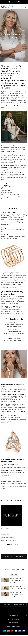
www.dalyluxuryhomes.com (9, 540)
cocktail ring (21, 407)
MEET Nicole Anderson (17, 588)
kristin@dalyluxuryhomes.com (10, 529)
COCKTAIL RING (6, 481)
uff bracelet (13, 404)
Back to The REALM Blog (15, 556)
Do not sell (18, 626)
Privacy (9, 626)
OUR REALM (14, 608)
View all (14, 574)
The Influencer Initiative (13, 272)
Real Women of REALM (15, 578)
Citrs (7, 238)
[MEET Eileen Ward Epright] (5, 594)
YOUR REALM (13, 612)
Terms (13, 626)
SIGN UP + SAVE (13, 619)
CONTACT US (13, 623)
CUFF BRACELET (6, 306)
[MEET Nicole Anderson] (5, 588)
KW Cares (14, 238)
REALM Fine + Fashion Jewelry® (14, 604)
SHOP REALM (13, 615)
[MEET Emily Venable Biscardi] (5, 580)
